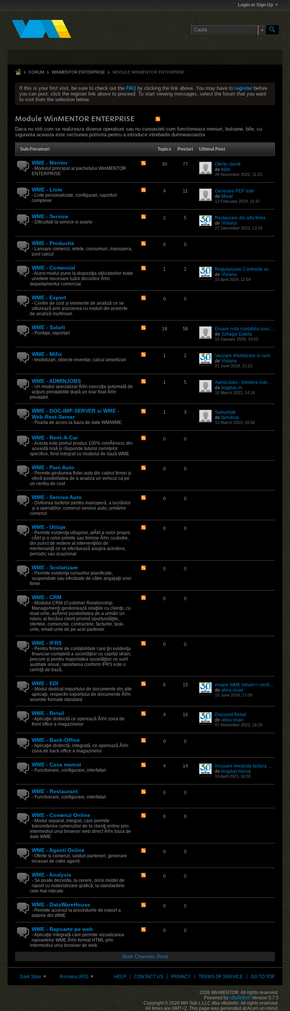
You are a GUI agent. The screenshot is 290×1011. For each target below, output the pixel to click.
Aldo (225, 169)
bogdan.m (231, 387)
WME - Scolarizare (55, 567)
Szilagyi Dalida (236, 334)
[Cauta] (272, 29)
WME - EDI (45, 683)
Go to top (263, 976)
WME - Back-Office (56, 740)
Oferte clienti (228, 164)
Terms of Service (221, 976)
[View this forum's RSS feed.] (143, 163)
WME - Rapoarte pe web (62, 929)
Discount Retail (230, 714)
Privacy (181, 976)
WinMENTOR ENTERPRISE (78, 72)
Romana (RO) (74, 976)
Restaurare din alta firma (240, 217)
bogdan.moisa (236, 771)
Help (120, 976)
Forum (36, 72)
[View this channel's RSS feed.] (158, 118)
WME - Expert (49, 297)
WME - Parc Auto (53, 467)
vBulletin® (240, 997)
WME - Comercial (53, 268)
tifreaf (227, 196)
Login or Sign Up (255, 5)
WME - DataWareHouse (61, 905)
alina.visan (232, 690)
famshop (230, 417)
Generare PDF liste (234, 191)
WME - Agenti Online (58, 850)
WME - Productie (53, 243)
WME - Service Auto (57, 497)
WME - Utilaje (49, 527)
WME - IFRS (47, 643)
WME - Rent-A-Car (55, 438)
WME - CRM (47, 597)
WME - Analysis (51, 875)
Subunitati (225, 412)
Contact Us (148, 976)
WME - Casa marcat (56, 764)
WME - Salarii (48, 327)
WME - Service (50, 216)
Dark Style (31, 976)
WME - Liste (47, 189)
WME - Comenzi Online (61, 815)
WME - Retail (48, 713)
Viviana (229, 223)
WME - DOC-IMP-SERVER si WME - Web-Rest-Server (75, 414)
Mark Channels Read (145, 956)
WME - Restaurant (55, 791)
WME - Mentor (50, 163)
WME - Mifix (47, 354)
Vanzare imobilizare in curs (242, 355)
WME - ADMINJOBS (56, 381)
